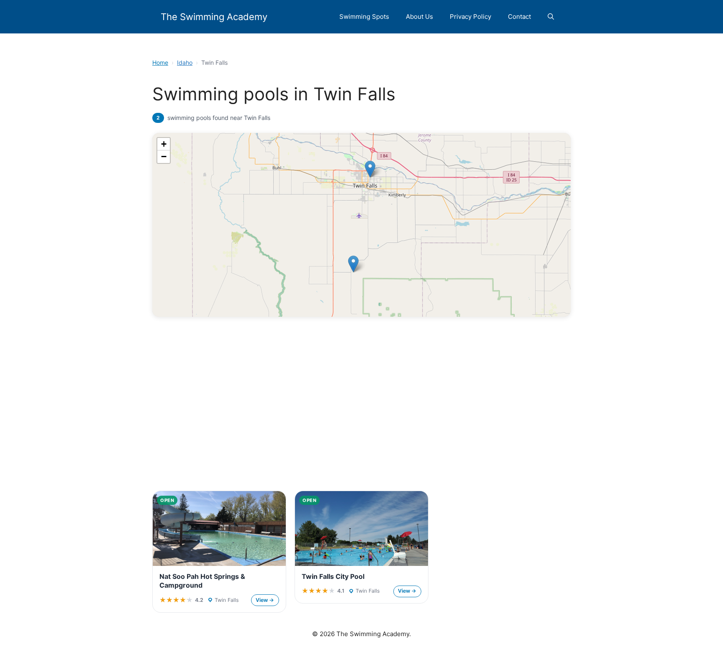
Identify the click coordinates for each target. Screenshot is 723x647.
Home (160, 62)
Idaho (184, 62)
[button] (550, 16)
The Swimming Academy (214, 16)
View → (265, 600)
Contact (519, 16)
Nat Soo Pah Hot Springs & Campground (202, 581)
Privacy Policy (470, 16)
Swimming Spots (364, 16)
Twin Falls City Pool (333, 576)
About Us (419, 16)
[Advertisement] (361, 420)
